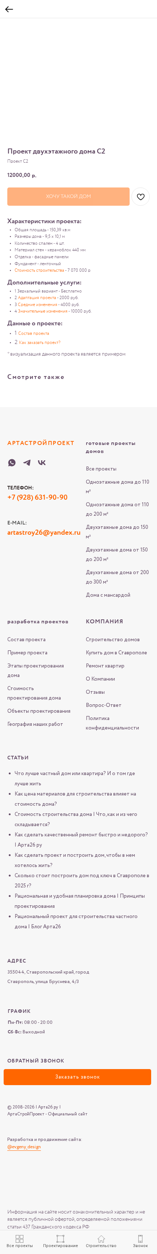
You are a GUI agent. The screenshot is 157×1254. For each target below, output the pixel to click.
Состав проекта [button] (33, 334)
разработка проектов (38, 622)
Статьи (18, 757)
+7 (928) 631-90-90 (37, 498)
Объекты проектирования (38, 711)
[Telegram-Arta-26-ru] (26, 462)
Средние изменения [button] (37, 305)
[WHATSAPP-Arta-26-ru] (11, 462)
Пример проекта (27, 653)
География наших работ (35, 724)
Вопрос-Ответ (104, 705)
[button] (77, 1077)
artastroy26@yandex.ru (44, 533)
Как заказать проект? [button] (39, 343)
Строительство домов (113, 639)
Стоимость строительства (39, 270)
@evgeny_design (24, 1146)
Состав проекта (26, 639)
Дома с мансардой (108, 595)
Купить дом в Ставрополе (116, 653)
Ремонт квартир (105, 666)
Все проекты (101, 469)
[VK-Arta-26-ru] (41, 462)
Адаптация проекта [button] (37, 298)
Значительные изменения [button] (43, 311)
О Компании (100, 679)
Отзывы (95, 692)
